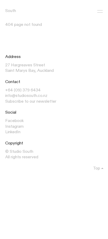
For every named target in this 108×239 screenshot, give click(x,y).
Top (96, 168)
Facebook (14, 121)
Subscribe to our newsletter (30, 102)
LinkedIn (12, 132)
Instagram (14, 127)
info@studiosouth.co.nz (26, 96)
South (10, 11)
